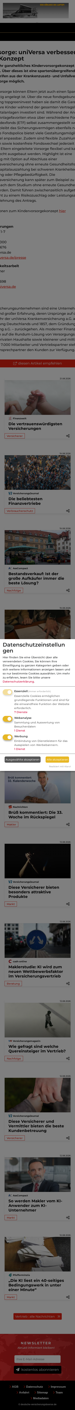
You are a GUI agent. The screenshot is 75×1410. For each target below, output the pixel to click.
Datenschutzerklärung (18, 681)
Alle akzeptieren (57, 759)
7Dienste (21, 712)
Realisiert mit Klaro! (60, 766)
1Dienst (19, 730)
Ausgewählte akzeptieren (22, 759)
